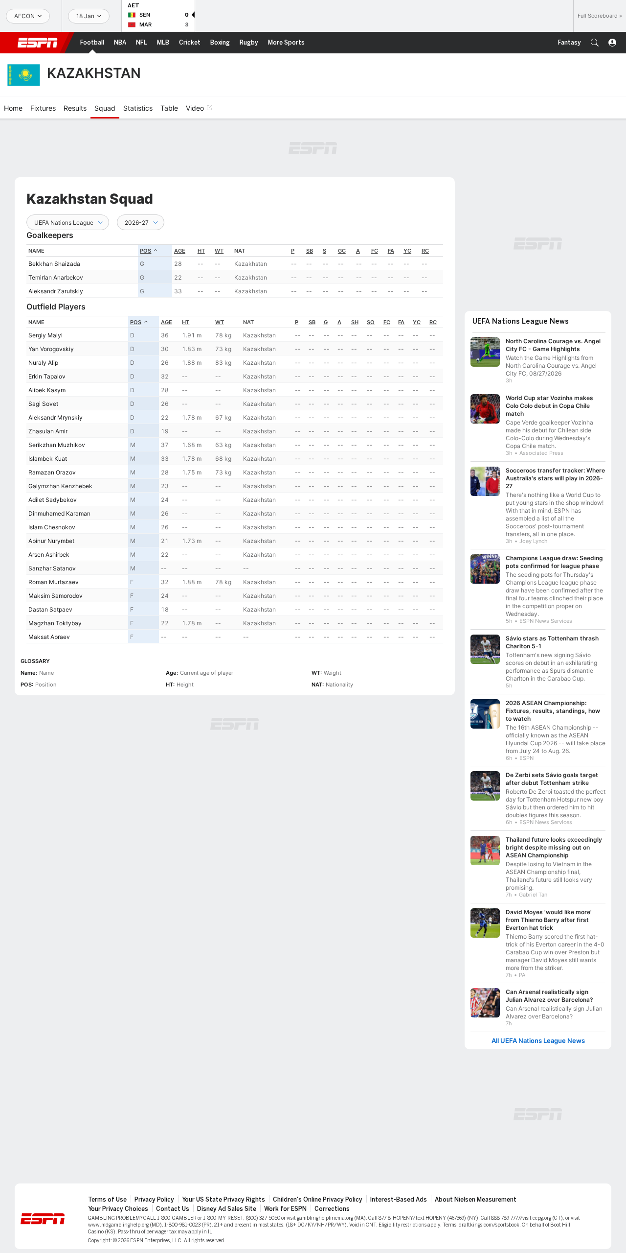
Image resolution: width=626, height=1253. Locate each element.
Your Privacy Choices (118, 1209)
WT (219, 250)
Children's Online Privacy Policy (317, 1199)
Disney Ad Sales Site (226, 1209)
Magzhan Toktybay (55, 623)
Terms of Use (107, 1199)
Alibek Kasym (47, 390)
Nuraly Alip (43, 362)
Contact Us (172, 1209)
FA (391, 250)
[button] (595, 43)
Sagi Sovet (43, 403)
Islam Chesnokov (51, 527)
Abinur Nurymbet (51, 540)
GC (342, 250)
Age (179, 250)
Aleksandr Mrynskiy (55, 417)
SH (354, 322)
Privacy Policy (154, 1199)
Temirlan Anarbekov (55, 277)
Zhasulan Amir (47, 431)
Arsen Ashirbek (48, 554)
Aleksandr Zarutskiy (55, 291)
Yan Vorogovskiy (51, 349)
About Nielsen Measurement (475, 1199)
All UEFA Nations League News (538, 1040)
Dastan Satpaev (50, 609)
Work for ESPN (285, 1209)
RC (425, 250)
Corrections (332, 1209)
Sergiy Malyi (45, 335)
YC (407, 250)
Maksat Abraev (49, 636)
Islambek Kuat (47, 458)
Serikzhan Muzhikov (56, 445)
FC (374, 250)
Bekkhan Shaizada (54, 263)
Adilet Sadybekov (52, 499)
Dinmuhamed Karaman (59, 513)
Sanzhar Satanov (52, 568)
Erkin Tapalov (47, 376)
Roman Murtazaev (53, 582)
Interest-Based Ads (398, 1199)
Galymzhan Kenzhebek (60, 486)
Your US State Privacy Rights (223, 1199)
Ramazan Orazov (52, 472)
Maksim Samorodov (55, 595)
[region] (234, 271)
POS (145, 250)
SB (309, 250)
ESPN (38, 42)
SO (371, 322)
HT (201, 250)
